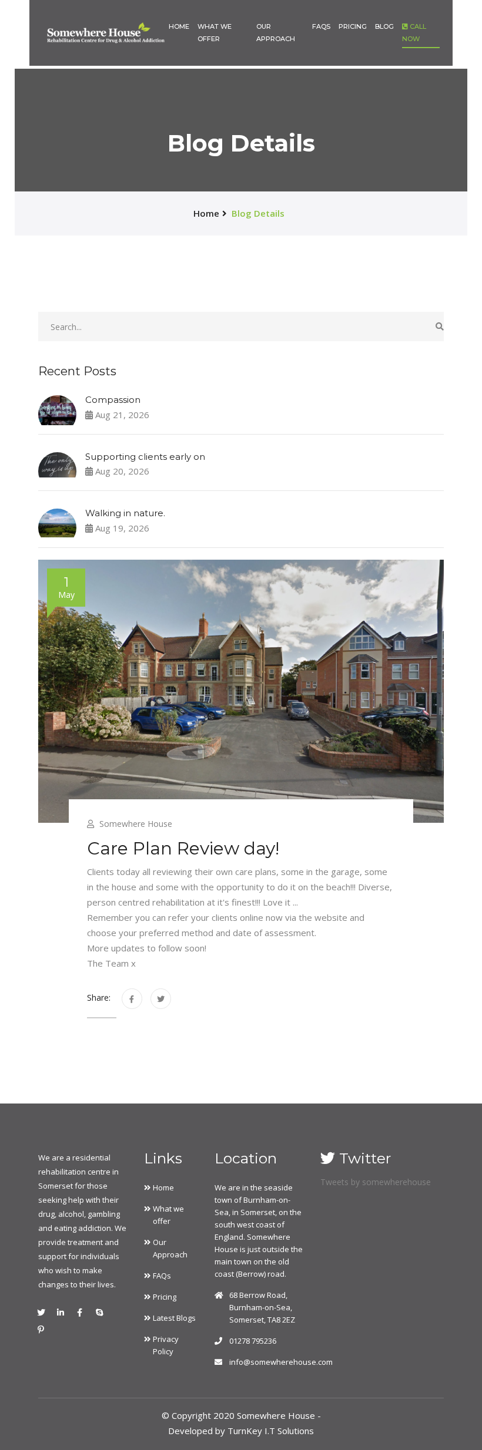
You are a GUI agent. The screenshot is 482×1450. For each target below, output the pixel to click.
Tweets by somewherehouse (375, 1181)
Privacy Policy (166, 1345)
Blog (384, 26)
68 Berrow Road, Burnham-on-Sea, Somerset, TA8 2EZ (262, 1307)
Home (179, 26)
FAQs (321, 26)
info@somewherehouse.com (281, 1362)
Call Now (414, 32)
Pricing (353, 26)
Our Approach (275, 32)
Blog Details (258, 213)
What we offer (215, 32)
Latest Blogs (174, 1318)
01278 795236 (252, 1340)
